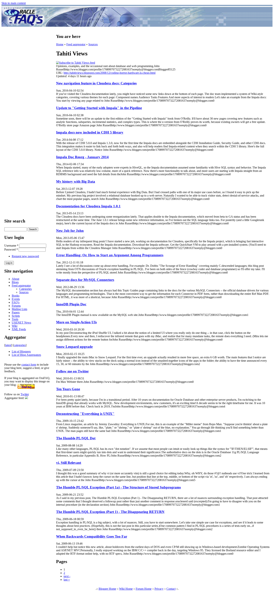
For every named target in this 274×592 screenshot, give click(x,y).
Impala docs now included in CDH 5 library (89, 132)
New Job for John (70, 231)
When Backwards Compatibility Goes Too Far (91, 536)
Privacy (159, 588)
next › (67, 576)
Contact (171, 588)
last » (67, 579)
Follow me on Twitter (72, 371)
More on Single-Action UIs (76, 322)
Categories (25, 288)
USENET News (21, 322)
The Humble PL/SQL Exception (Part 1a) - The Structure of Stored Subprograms (118, 487)
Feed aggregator (21, 285)
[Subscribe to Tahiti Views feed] (75, 62)
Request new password (25, 256)
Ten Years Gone (68, 389)
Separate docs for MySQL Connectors (85, 280)
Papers (16, 312)
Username (11, 245)
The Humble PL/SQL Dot (75, 438)
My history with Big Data (75, 181)
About (15, 278)
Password (11, 249)
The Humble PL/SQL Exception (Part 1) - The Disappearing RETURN (110, 512)
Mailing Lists (19, 309)
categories (20, 345)
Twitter (25, 394)
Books (15, 295)
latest (8, 345)
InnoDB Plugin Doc (71, 304)
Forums (16, 305)
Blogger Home (107, 588)
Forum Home (144, 588)
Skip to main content (13, 3)
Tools (15, 319)
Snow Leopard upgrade (74, 347)
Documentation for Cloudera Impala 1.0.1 (88, 206)
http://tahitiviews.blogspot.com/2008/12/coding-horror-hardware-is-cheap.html (109, 72)
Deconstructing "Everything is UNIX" (85, 414)
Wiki (14, 325)
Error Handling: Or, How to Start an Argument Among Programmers (109, 255)
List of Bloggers (21, 351)
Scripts (16, 315)
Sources (24, 292)
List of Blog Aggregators (26, 354)
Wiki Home (126, 588)
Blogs (15, 282)
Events (16, 299)
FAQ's (15, 302)
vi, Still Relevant (68, 463)
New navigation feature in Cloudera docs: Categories (96, 83)
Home (59, 44)
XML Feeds (19, 329)
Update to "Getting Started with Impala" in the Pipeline (99, 108)
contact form (28, 364)
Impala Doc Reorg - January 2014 (82, 157)
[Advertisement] (159, 16)
